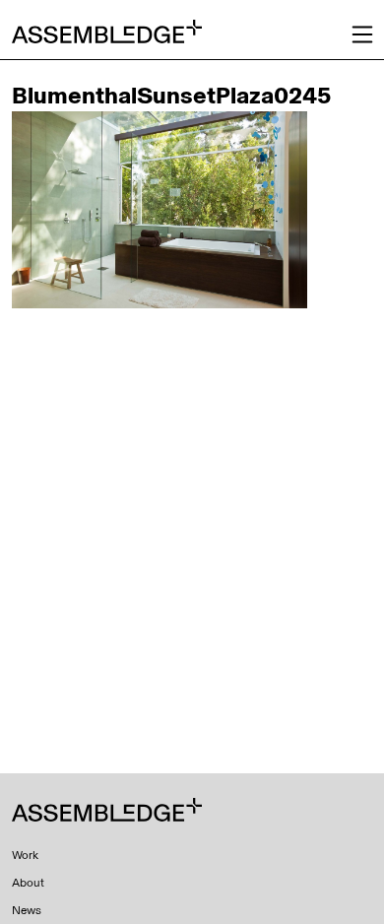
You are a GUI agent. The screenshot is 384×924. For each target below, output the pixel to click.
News (26, 910)
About (28, 883)
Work (25, 855)
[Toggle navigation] (362, 34)
